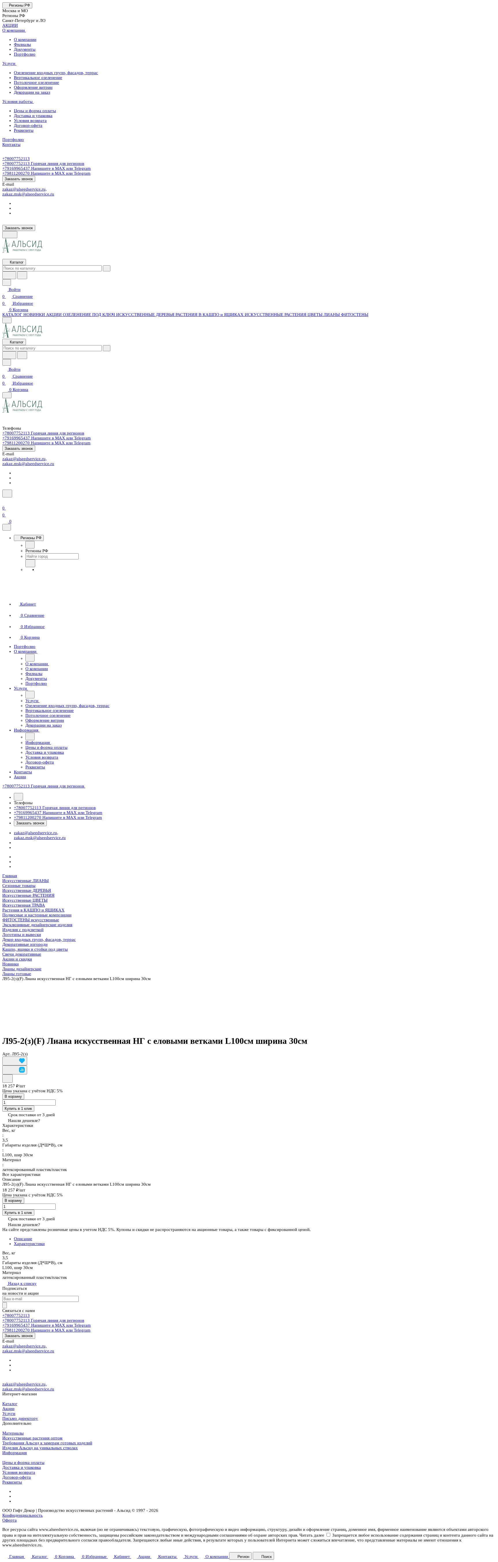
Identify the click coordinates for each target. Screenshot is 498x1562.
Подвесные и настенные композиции (36, 915)
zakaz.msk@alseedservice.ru (28, 194)
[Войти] (4, 501)
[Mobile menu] (7, 395)
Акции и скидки (17, 959)
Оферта (9, 1520)
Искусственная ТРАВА (23, 905)
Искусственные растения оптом (32, 1438)
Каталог (9, 1403)
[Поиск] (7, 493)
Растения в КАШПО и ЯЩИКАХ (33, 910)
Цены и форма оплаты (23, 1462)
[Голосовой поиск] (9, 275)
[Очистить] (106, 268)
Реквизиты (12, 1482)
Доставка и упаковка (21, 1467)
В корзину (13, 1096)
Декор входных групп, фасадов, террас (39, 939)
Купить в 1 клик (18, 1108)
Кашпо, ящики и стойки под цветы (35, 949)
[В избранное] (14, 1061)
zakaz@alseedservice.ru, (24, 189)
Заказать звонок (19, 179)
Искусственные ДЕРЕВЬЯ (26, 890)
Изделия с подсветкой (23, 929)
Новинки (10, 964)
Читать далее (311, 1535)
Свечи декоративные (21, 954)
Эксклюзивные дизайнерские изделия (37, 924)
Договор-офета (16, 1477)
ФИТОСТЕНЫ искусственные (30, 920)
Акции (8, 1408)
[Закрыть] (6, 527)
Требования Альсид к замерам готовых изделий (47, 1443)
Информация (14, 1452)
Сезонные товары (18, 885)
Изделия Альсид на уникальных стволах (40, 1448)
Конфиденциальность (22, 1515)
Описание (23, 1238)
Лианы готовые (16, 973)
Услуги (8, 1413)
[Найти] (22, 275)
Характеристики (29, 1243)
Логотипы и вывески (21, 934)
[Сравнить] (14, 1069)
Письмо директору (20, 1418)
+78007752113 (16, 158)
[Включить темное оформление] (9, 234)
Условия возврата (18, 1472)
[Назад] (30, 544)
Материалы (13, 1433)
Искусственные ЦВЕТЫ (25, 900)
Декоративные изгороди (25, 944)
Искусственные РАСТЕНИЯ (28, 895)
